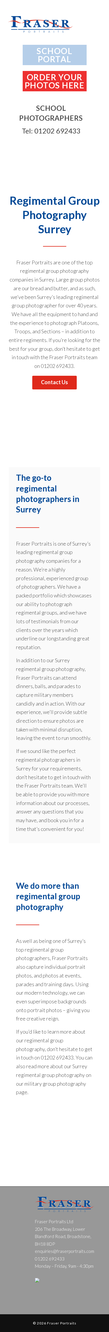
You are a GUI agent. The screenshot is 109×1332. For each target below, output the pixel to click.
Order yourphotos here (55, 81)
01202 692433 (57, 366)
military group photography (55, 1083)
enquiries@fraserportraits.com (64, 1251)
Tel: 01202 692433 (51, 131)
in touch (20, 357)
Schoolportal (54, 55)
